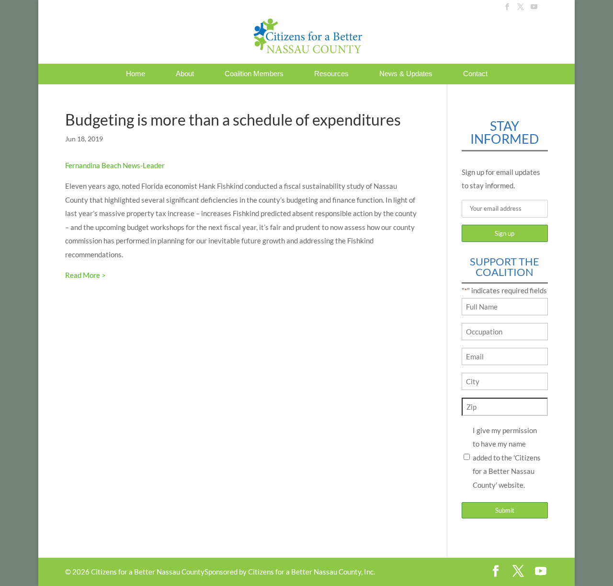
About (185, 74)
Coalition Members (254, 74)
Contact (475, 74)
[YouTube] (534, 9)
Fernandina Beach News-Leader (115, 165)
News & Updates (405, 74)
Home (135, 74)
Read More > (85, 275)
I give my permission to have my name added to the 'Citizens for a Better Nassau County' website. (507, 457)
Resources (331, 74)
